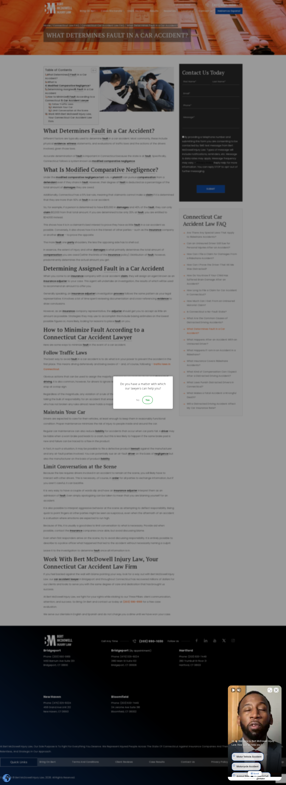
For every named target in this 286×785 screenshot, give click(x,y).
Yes (148, 400)
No (137, 400)
